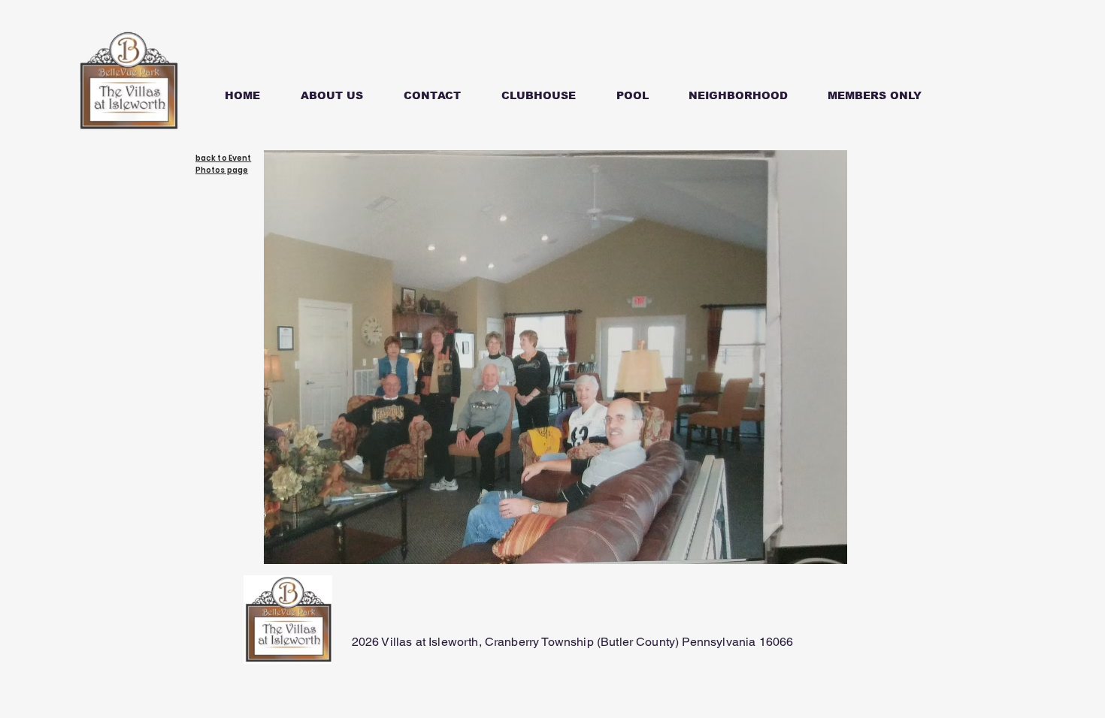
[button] (874, 88)
